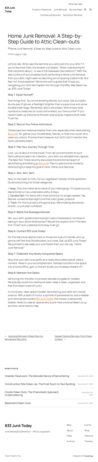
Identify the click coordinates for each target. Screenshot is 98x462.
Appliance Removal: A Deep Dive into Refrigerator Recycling (24, 338)
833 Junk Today (10, 9)
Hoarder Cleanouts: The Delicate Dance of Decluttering (37, 376)
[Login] (85, 9)
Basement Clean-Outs (18, 403)
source (13, 134)
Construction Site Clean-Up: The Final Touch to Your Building (40, 384)
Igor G (18, 54)
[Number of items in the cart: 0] (90, 9)
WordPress (89, 456)
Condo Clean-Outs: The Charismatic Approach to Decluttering (32, 393)
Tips (24, 54)
